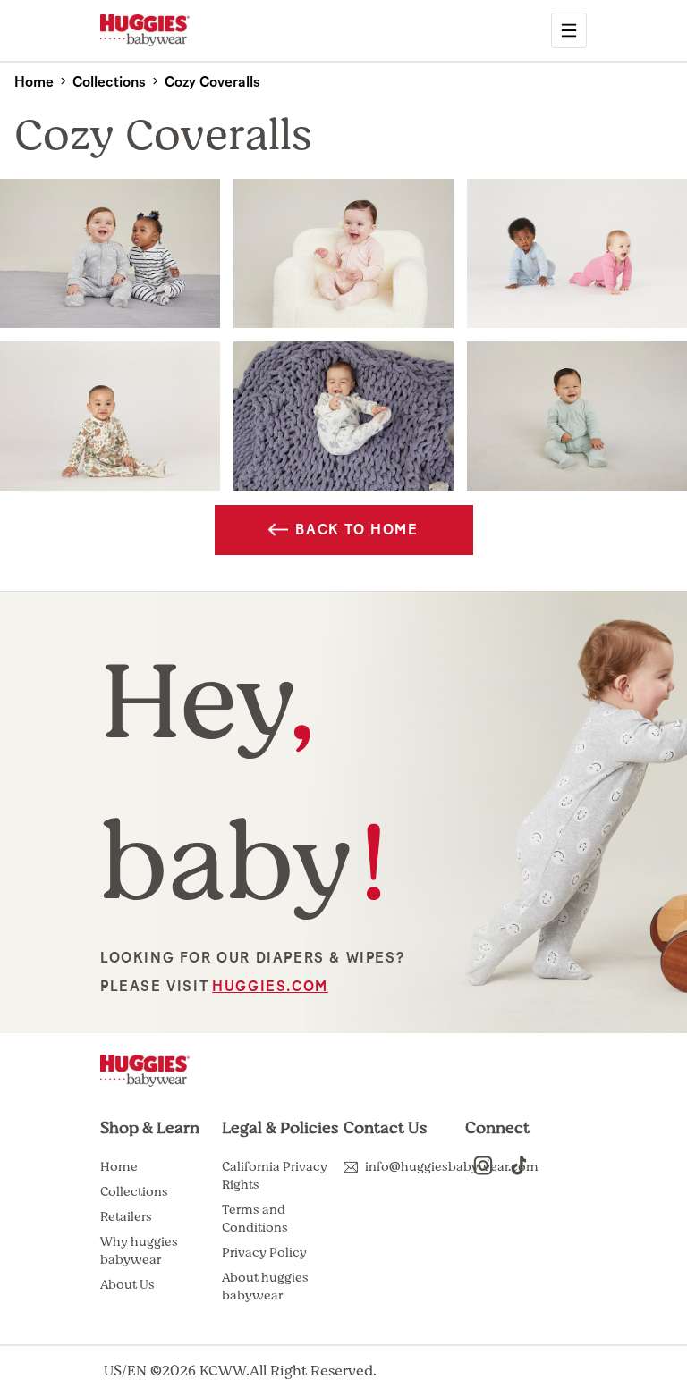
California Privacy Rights (274, 1175)
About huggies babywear (265, 1286)
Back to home (356, 530)
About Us (127, 1284)
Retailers (126, 1216)
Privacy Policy (264, 1252)
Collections (134, 1191)
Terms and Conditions (255, 1218)
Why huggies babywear (139, 1250)
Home (119, 1166)
